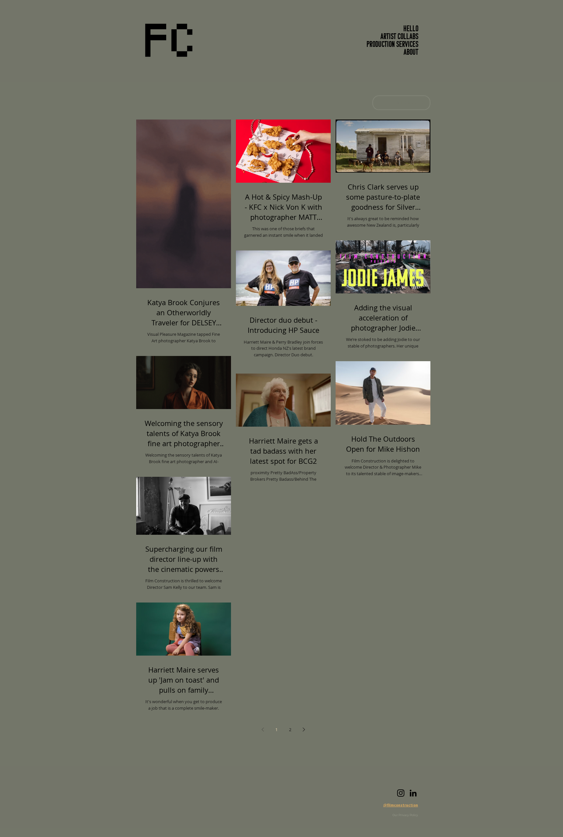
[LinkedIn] (413, 793)
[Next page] (304, 729)
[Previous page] (263, 729)
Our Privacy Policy (405, 815)
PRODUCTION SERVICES (392, 45)
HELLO (410, 29)
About (411, 53)
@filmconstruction (400, 804)
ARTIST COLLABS (399, 37)
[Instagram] (401, 793)
